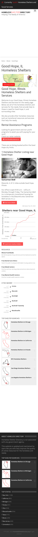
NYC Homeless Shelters (18, 359)
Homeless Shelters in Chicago (20, 322)
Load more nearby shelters (12, 244)
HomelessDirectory (16, 12)
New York (5, 495)
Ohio (4, 508)
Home (3, 61)
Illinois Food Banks (8, 253)
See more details (9, 202)
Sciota (14, 286)
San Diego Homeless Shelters (20, 368)
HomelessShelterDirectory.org (21, 532)
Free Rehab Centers (8, 267)
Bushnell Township (18, 306)
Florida (5, 505)
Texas (4, 515)
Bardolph (15, 296)
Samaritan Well (8, 179)
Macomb (14, 291)
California (5, 498)
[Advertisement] (19, 38)
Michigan (5, 502)
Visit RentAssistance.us (11, 139)
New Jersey (6, 521)
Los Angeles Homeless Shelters (21, 377)
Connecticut (6, 524)
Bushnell (14, 301)
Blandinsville (16, 310)
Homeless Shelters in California (21, 340)
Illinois (8, 61)
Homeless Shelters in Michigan (21, 331)
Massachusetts (7, 511)
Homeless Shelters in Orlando (21, 350)
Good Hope (15, 61)
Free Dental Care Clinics (9, 261)
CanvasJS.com (33, 238)
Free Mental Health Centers (11, 275)
